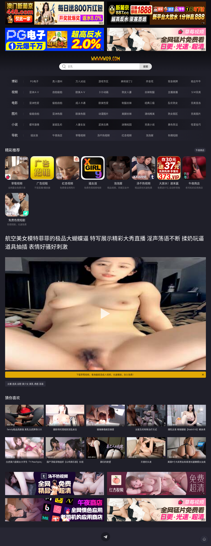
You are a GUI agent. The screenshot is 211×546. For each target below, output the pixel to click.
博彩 (15, 81)
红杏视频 (127, 135)
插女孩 (34, 135)
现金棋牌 (173, 81)
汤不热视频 (103, 135)
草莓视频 (80, 135)
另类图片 (196, 113)
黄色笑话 (173, 124)
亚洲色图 (57, 113)
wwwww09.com (105, 59)
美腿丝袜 (127, 113)
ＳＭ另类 (196, 92)
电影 (15, 103)
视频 (15, 92)
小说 (15, 124)
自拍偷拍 (57, 92)
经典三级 (150, 103)
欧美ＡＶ (80, 92)
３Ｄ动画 (103, 92)
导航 (15, 135)
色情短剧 (173, 135)
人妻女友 (80, 124)
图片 (15, 114)
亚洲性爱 (34, 103)
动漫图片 (103, 113)
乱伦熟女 (173, 103)
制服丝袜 (127, 103)
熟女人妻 (127, 92)
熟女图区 (173, 113)
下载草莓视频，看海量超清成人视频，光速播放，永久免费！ (105, 374)
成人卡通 (80, 103)
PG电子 (34, 81)
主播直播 (173, 92)
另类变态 (196, 103)
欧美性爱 (103, 103)
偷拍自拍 (57, 103)
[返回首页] (204, 539)
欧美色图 (80, 113)
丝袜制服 (150, 92)
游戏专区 (103, 81)
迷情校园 (127, 124)
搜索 (145, 66)
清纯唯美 (150, 113)
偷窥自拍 (34, 113)
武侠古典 (103, 124)
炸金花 (149, 81)
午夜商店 (57, 135)
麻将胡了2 (126, 81)
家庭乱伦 (57, 124)
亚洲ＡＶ (34, 92)
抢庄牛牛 (196, 81)
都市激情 (34, 124)
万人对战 (80, 81)
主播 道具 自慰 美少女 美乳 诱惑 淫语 (25, 383)
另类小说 (150, 124)
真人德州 (57, 81)
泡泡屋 (149, 135)
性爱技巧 (196, 124)
